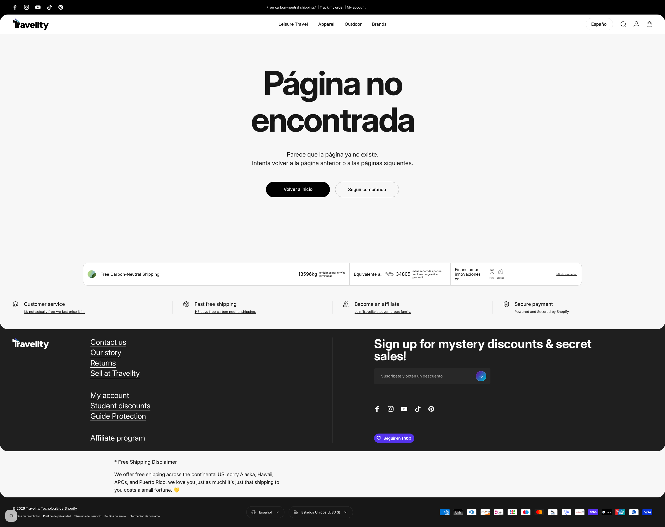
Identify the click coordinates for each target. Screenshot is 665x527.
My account (356, 7)
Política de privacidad (57, 516)
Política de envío (115, 516)
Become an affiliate (377, 304)
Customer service (44, 304)
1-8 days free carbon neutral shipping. (225, 311)
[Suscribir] (481, 376)
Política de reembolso (26, 516)
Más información (566, 274)
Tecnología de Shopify (59, 508)
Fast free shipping (216, 304)
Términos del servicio (87, 516)
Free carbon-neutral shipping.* (292, 7)
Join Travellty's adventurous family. (383, 311)
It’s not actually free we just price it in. (54, 311)
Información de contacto (144, 516)
